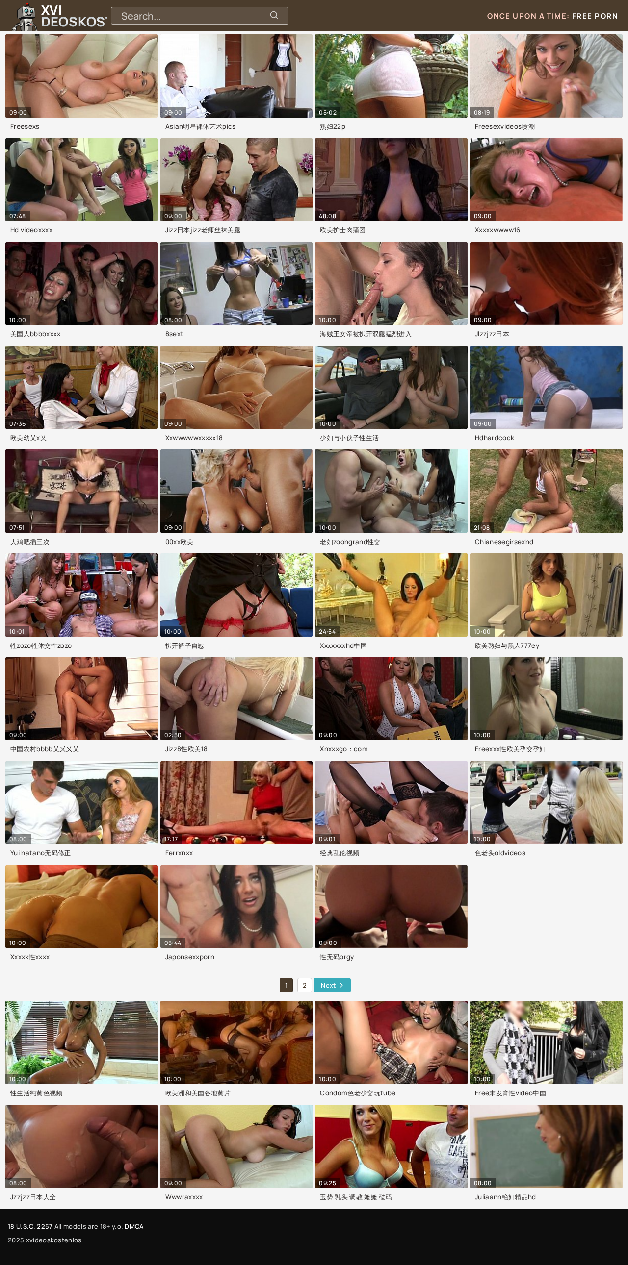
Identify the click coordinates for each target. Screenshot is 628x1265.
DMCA (134, 1226)
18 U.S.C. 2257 (30, 1226)
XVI (99, 15)
